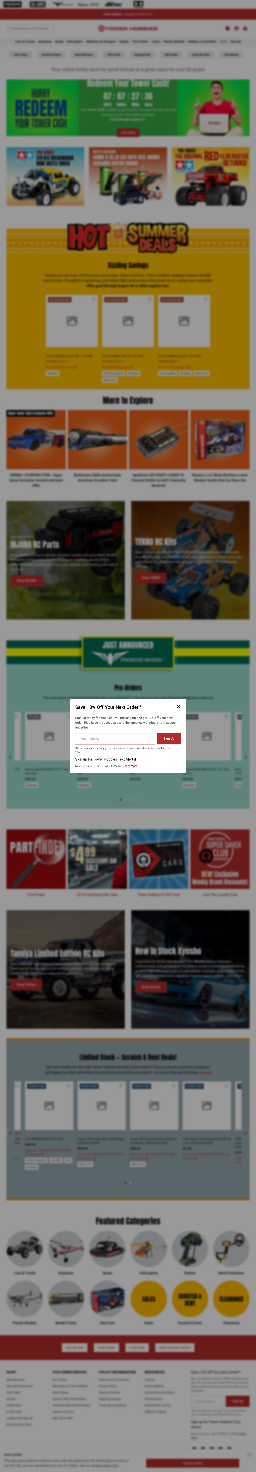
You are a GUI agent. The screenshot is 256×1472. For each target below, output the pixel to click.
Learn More (130, 766)
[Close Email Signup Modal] (178, 706)
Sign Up (168, 739)
